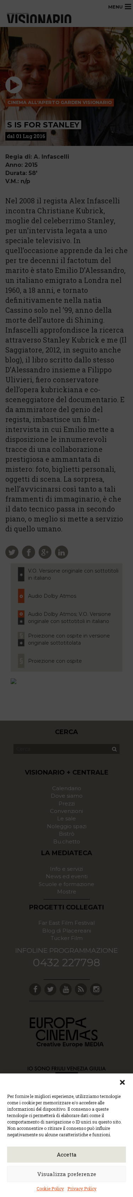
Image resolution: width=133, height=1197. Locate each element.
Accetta (67, 1154)
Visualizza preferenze (66, 1173)
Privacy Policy (81, 1188)
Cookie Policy (50, 1188)
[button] (122, 1082)
